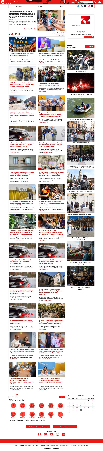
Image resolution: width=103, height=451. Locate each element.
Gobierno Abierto (41, 417)
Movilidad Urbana (41, 409)
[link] (68, 395)
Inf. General (13, 409)
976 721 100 (76, 445)
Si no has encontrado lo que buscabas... (38, 426)
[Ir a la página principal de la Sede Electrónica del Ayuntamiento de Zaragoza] (3, 2)
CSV (64, 35)
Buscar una (14, 395)
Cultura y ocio (23, 409)
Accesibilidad (55, 441)
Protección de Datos (65, 441)
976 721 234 (86, 445)
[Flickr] (92, 6)
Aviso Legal (35, 441)
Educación (22, 417)
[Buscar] (95, 2)
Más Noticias (15, 33)
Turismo (60, 417)
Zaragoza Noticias (12, 2)
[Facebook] (82, 6)
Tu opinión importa (64, 426)
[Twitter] (78, 6)
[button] (29, 29)
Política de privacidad (45, 441)
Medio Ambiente (60, 409)
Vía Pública (13, 417)
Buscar (62, 397)
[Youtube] (85, 6)
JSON (57, 35)
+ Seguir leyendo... (43, 62)
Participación (32, 409)
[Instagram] (89, 6)
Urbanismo (51, 409)
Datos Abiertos (61, 32)
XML (61, 35)
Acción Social (32, 417)
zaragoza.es (8, 3)
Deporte (51, 417)
